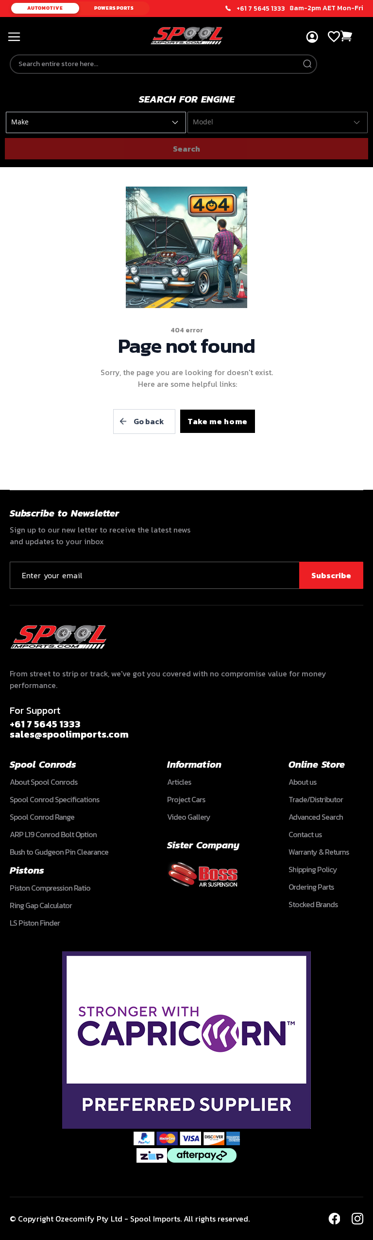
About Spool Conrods (43, 782)
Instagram (357, 1218)
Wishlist (334, 36)
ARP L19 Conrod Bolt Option (53, 834)
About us (302, 782)
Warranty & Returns (318, 852)
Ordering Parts (311, 887)
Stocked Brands (313, 904)
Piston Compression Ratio (50, 888)
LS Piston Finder (35, 923)
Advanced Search (315, 817)
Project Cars (186, 799)
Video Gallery (188, 817)
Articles (179, 782)
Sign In (312, 37)
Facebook (334, 1218)
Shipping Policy (312, 869)
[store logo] (186, 36)
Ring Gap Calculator (41, 905)
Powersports (114, 8)
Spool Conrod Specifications (54, 799)
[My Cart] (347, 36)
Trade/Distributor (315, 799)
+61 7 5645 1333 (261, 9)
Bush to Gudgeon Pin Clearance (59, 852)
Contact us (305, 834)
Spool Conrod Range (42, 817)
